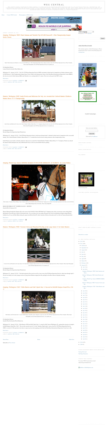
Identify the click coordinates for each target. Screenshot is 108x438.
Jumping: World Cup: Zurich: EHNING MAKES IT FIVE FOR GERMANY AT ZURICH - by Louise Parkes (36, 163)
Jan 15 (84, 317)
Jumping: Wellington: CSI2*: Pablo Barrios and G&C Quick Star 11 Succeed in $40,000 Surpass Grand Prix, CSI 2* (38, 288)
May (83, 256)
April (83, 258)
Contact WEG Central (12, 15)
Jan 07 (84, 328)
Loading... (80, 144)
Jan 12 (84, 323)
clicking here (81, 52)
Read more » (6, 78)
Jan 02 (84, 339)
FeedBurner (94, 136)
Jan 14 (84, 319)
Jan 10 (84, 326)
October (83, 245)
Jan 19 (84, 310)
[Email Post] (25, 80)
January (83, 265)
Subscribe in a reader (83, 234)
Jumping (10, 82)
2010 (81, 342)
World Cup (15, 221)
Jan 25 (84, 299)
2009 (81, 344)
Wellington (18, 82)
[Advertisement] (33, 90)
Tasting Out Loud (82, 352)
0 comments (21, 80)
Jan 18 (84, 312)
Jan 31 (84, 267)
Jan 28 (84, 293)
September (84, 247)
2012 (81, 241)
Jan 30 (84, 269)
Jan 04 (84, 334)
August (83, 250)
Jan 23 (84, 302)
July (83, 252)
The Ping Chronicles (83, 353)
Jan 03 (84, 336)
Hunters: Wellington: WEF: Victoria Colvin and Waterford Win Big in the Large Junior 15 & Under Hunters (36, 227)
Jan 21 (84, 306)
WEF (14, 82)
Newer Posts (5, 339)
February (84, 263)
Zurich (21, 221)
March (83, 261)
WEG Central (54, 4)
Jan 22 (84, 304)
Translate (89, 33)
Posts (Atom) (12, 342)
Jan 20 (84, 308)
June (83, 254)
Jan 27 (84, 295)
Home (3, 15)
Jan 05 (84, 332)
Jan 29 (84, 291)
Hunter (9, 148)
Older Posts (71, 339)
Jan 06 (84, 330)
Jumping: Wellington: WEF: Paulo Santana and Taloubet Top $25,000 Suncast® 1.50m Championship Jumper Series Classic (37, 36)
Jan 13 (84, 321)
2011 (81, 243)
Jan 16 (84, 315)
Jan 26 (84, 297)
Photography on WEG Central (26, 15)
